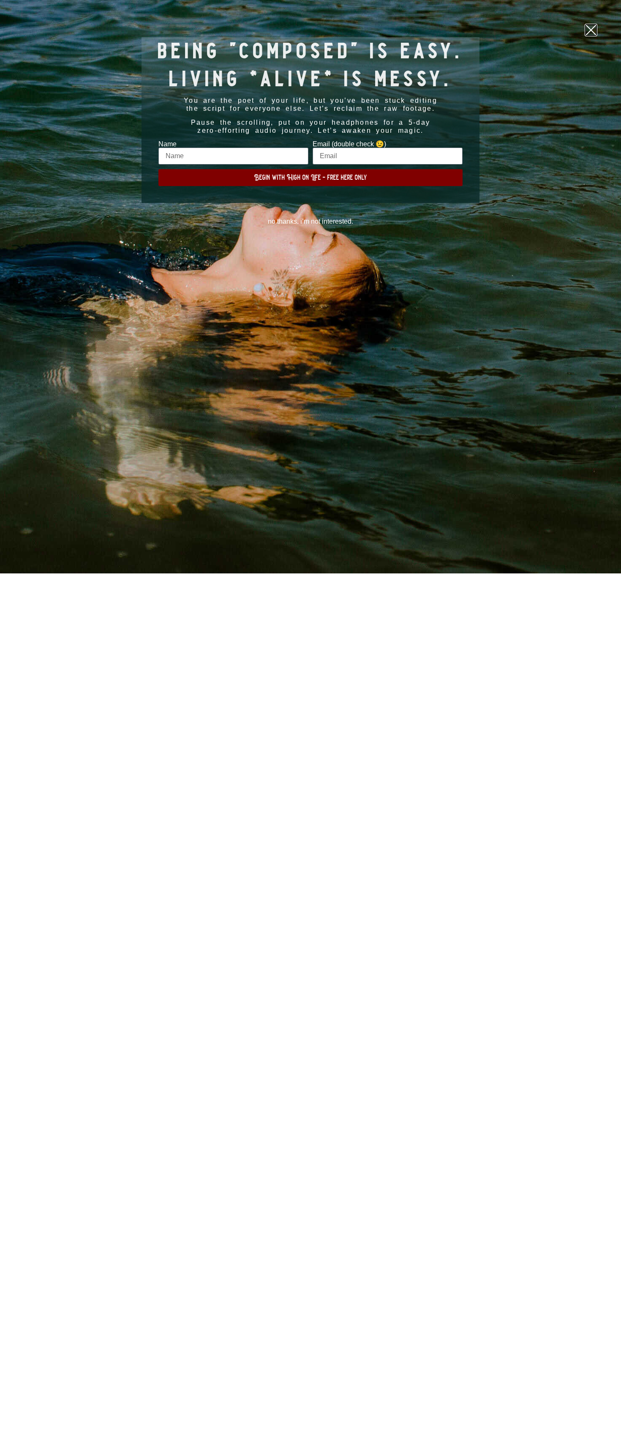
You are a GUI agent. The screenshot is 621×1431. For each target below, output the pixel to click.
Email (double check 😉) (349, 144)
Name (167, 144)
